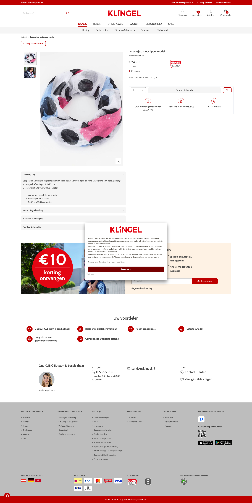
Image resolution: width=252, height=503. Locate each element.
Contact (132, 417)
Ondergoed (27, 430)
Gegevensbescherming (142, 288)
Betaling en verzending (67, 417)
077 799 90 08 (106, 372)
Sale (24, 438)
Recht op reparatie (101, 459)
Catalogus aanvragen (67, 434)
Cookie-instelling (100, 434)
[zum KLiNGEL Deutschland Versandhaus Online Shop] (31, 480)
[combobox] (46, 13)
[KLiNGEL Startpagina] (124, 13)
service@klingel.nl (143, 368)
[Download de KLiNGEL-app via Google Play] (223, 442)
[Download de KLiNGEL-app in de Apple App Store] (205, 443)
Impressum (98, 426)
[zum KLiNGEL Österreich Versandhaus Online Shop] (23, 480)
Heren (25, 426)
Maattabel (169, 417)
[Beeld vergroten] (118, 161)
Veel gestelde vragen (198, 379)
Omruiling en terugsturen (68, 422)
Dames (26, 422)
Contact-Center (195, 372)
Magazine (168, 426)
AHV (96, 422)
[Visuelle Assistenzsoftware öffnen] (146, 481)
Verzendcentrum (135, 422)
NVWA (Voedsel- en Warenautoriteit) (108, 451)
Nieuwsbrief (63, 430)
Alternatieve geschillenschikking (106, 447)
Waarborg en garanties (102, 438)
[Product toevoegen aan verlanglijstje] (227, 90)
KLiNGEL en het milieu (102, 442)
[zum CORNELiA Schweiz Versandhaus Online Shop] (38, 480)
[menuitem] (82, 24)
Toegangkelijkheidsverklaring (105, 455)
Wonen (26, 434)
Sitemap (26, 417)
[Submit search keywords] (67, 13)
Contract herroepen (101, 417)
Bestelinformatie (171, 422)
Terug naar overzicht (34, 43)
